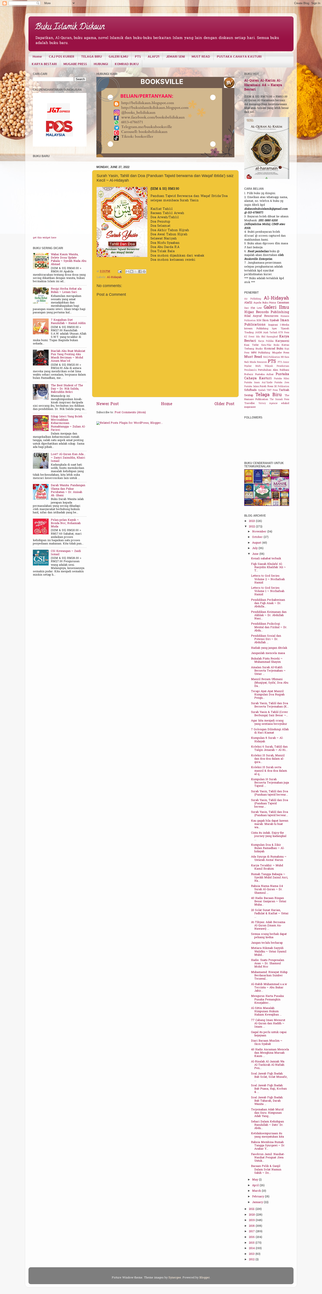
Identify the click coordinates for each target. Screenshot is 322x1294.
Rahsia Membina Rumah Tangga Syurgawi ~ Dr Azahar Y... (268, 1145)
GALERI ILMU (118, 56)
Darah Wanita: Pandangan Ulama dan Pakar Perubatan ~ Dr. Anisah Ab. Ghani (68, 490)
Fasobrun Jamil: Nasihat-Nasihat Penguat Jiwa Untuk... (268, 1157)
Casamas (283, 303)
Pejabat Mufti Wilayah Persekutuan (266, 366)
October (258, 537)
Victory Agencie (268, 403)
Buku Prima (269, 303)
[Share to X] (136, 271)
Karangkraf (272, 337)
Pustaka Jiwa (281, 382)
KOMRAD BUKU (127, 64)
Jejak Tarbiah (270, 332)
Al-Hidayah (114, 277)
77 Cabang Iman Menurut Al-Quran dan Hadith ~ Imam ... (268, 1023)
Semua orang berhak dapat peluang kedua (269, 935)
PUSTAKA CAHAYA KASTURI (239, 56)
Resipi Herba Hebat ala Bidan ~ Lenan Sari (66, 290)
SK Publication (281, 386)
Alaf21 (248, 303)
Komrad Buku (273, 349)
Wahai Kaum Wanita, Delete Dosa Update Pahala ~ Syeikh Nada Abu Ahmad (68, 259)
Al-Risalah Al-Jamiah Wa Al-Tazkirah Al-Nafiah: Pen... (268, 1065)
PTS (138, 56)
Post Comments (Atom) (130, 413)
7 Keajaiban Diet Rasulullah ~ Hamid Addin (68, 321)
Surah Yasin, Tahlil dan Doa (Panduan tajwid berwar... (269, 793)
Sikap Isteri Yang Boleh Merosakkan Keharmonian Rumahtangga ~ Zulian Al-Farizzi (68, 423)
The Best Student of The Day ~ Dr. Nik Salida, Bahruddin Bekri (67, 389)
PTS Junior (283, 362)
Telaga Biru (268, 395)
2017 (252, 1232)
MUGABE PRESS (75, 64)
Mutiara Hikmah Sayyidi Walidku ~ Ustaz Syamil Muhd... (268, 951)
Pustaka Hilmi (281, 378)
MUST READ (201, 56)
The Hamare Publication (266, 397)
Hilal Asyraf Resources (261, 316)
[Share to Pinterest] (144, 271)
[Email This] (127, 271)
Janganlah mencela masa (268, 653)
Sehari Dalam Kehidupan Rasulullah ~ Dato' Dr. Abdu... (267, 1125)
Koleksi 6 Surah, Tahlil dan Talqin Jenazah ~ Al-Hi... (269, 748)
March (257, 1191)
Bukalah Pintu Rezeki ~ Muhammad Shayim (267, 660)
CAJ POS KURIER (61, 56)
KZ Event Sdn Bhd (254, 337)
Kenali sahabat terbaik (266, 559)
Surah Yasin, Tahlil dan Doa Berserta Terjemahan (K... (270, 705)
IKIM (259, 320)
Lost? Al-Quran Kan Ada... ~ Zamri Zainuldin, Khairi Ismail (68, 457)
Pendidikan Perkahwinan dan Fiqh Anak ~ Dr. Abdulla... (268, 603)
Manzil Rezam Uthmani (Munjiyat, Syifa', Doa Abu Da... (269, 682)
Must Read (253, 357)
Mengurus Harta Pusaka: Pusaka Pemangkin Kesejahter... (267, 999)
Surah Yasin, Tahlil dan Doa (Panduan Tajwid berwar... (269, 803)
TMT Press (272, 390)
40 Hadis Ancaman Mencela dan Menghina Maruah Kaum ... (270, 1053)
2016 (252, 1237)
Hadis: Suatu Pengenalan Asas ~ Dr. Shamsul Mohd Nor (267, 963)
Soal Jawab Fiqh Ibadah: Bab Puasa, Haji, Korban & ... (269, 1089)
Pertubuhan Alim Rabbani (273, 370)
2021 (252, 1209)
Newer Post (107, 404)
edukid (285, 403)
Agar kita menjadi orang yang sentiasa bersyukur (269, 722)
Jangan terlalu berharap (267, 943)
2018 (252, 1226)
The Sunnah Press (279, 399)
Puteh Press (266, 386)
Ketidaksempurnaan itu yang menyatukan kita (267, 1135)
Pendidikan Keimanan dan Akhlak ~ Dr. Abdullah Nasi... (269, 615)
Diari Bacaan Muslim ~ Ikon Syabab (266, 1042)
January (258, 1202)
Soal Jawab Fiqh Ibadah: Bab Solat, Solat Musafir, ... (269, 1077)
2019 (252, 1220)
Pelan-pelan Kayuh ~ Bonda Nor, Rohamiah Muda (66, 523)
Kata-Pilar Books (270, 345)
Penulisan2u (250, 370)
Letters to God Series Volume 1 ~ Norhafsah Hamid (267, 591)
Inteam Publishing (256, 329)
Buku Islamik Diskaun (70, 27)
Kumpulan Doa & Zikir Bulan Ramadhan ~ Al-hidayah (268, 848)
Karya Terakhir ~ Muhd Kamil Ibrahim (267, 867)
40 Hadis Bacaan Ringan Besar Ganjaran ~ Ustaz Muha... (268, 901)
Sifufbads (250, 390)
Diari (246, 308)
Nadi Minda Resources (255, 362)
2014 (252, 1248)
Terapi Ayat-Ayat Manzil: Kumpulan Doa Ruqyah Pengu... (268, 695)
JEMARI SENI (175, 56)
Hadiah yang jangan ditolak (269, 648)
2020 (252, 1215)
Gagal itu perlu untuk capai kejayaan (269, 1034)
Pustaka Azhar (264, 374)
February (258, 1197)
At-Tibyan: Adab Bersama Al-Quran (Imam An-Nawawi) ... (268, 925)
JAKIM (258, 332)
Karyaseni (282, 341)
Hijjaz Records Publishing (266, 312)
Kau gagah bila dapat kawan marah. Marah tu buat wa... (269, 824)
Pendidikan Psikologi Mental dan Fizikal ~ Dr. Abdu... (269, 627)
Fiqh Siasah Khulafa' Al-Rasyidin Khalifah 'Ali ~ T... (268, 567)
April (256, 1186)
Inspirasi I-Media (278, 325)
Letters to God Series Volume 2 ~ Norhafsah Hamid (268, 579)
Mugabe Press (280, 353)
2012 (252, 1260)
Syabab (261, 390)
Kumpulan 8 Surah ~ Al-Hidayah (267, 739)
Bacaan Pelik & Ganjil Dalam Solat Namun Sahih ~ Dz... (266, 1169)
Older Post (224, 404)
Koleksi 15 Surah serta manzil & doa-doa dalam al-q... (269, 771)
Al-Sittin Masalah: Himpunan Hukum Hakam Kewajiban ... (266, 1011)
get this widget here (44, 237)
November (259, 532)
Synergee (174, 1278)
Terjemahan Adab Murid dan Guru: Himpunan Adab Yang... (267, 1113)
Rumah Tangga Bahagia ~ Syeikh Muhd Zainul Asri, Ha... (269, 877)
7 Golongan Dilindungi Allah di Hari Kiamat (270, 731)
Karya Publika (266, 341)
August (257, 543)
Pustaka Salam (251, 386)
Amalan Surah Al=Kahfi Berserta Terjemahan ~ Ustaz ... (268, 671)
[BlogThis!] (131, 271)
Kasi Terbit (251, 345)
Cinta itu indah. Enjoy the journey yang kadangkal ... (268, 836)
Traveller (249, 403)
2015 (252, 1243)
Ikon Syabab (270, 321)
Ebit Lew (256, 308)
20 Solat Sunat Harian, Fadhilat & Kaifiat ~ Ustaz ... (269, 913)
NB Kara (285, 357)
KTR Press (283, 332)
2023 (252, 521)
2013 (252, 1254)
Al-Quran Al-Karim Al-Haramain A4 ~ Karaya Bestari (263, 85)
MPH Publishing (260, 353)
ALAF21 (153, 56)
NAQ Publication (271, 357)
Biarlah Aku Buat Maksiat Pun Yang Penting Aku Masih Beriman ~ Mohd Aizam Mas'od (68, 356)
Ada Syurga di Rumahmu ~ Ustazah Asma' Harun (269, 858)
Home (37, 56)
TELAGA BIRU (91, 56)
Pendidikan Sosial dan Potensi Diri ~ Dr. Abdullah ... (266, 639)
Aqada (257, 303)
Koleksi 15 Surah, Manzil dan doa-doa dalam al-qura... (268, 759)
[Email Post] (120, 271)
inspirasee (250, 407)
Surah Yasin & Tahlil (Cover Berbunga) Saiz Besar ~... (269, 714)
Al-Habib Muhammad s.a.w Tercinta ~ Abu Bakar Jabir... (269, 987)
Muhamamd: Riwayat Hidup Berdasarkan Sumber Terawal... (269, 975)
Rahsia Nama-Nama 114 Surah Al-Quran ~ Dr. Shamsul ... (267, 889)
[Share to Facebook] (140, 271)
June (255, 554)
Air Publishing (252, 299)
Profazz (248, 374)
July (255, 548)
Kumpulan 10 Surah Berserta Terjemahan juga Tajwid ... (270, 783)
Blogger (204, 1278)
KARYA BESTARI (44, 64)
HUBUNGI (101, 64)
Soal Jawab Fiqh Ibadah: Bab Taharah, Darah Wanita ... (267, 1101)
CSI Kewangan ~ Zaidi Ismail (66, 553)
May (255, 1180)
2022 (252, 527)
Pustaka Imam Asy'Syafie (258, 382)
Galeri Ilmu (276, 307)
